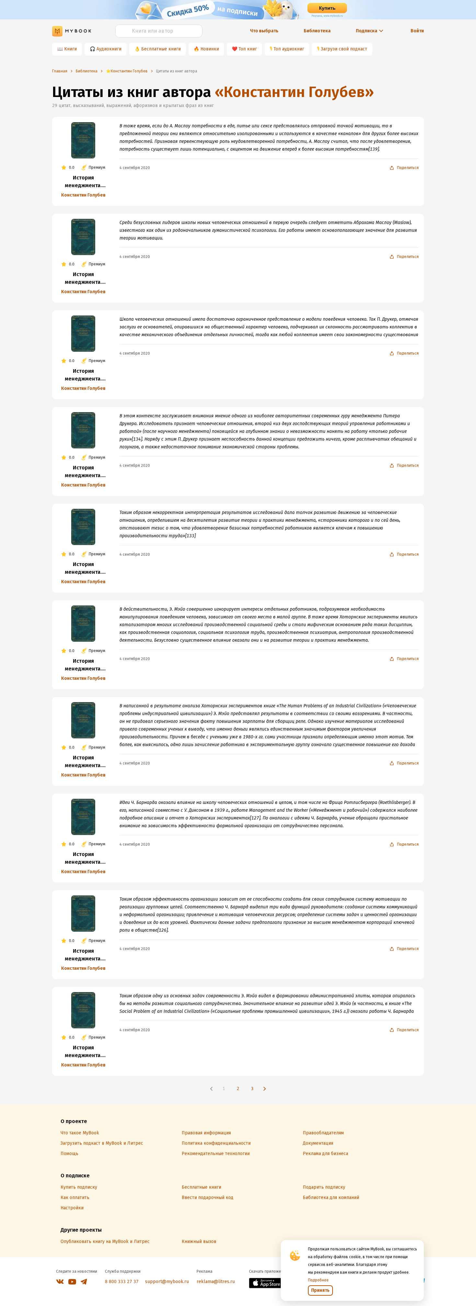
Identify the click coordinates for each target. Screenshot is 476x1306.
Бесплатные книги (161, 49)
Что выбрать (264, 31)
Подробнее (318, 1280)
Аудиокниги (108, 49)
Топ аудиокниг (289, 49)
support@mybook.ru (167, 1281)
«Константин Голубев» (294, 92)
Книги (70, 49)
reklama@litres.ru (216, 1281)
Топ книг (248, 49)
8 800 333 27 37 (122, 1281)
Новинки (209, 49)
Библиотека (317, 31)
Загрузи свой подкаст (344, 49)
